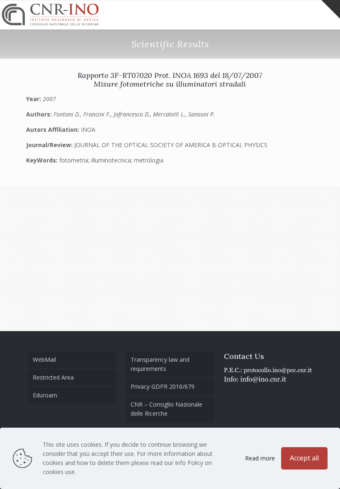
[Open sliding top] (330, 9)
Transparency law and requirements (160, 364)
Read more (260, 458)
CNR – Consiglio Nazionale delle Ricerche (166, 408)
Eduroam (45, 395)
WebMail (44, 359)
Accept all (304, 457)
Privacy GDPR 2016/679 (162, 386)
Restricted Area (53, 377)
